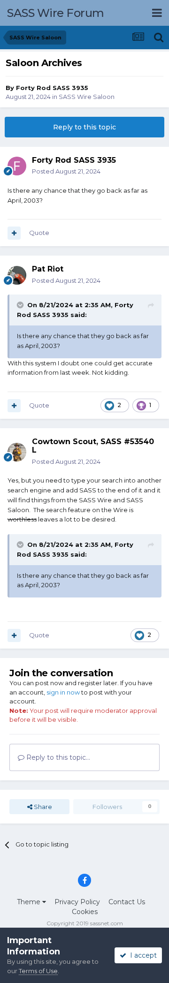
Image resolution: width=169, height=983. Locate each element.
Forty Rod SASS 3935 (52, 87)
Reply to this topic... (57, 757)
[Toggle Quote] (21, 305)
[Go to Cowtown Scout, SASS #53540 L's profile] (17, 452)
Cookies (85, 911)
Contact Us (126, 902)
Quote (39, 232)
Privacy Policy (77, 902)
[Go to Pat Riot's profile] (17, 275)
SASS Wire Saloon (87, 96)
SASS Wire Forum (55, 13)
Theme (29, 902)
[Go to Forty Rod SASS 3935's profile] (17, 166)
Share (42, 806)
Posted (66, 171)
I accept (141, 955)
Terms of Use (38, 971)
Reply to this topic (84, 127)
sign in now (63, 692)
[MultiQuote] (14, 233)
